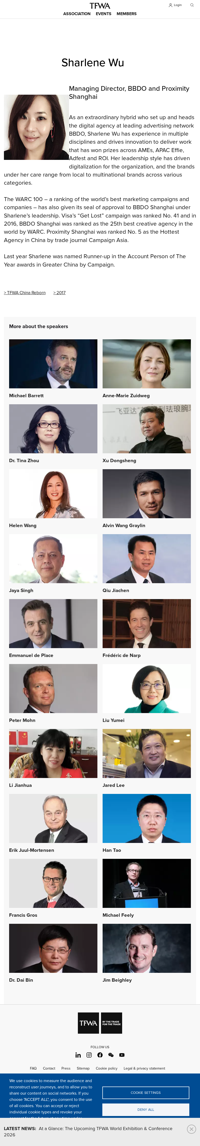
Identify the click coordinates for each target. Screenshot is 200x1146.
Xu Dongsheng (119, 461)
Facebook (100, 1055)
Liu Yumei (113, 720)
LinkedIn (78, 1055)
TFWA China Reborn (26, 292)
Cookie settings (146, 1093)
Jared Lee (114, 785)
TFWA (100, 6)
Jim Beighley (117, 980)
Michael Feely (118, 915)
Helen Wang (22, 526)
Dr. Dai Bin (21, 980)
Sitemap (83, 1068)
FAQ (33, 1068)
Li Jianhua (20, 785)
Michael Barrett (26, 396)
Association (77, 14)
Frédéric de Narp (122, 656)
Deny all (146, 1110)
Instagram (89, 1055)
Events (103, 14)
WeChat (111, 1055)
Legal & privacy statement (144, 1068)
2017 (61, 292)
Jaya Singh (21, 591)
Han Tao (112, 850)
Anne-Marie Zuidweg (126, 396)
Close (191, 1129)
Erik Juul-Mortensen (31, 850)
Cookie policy (106, 1068)
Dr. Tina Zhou (24, 461)
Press (66, 1068)
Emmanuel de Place (31, 656)
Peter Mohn (22, 720)
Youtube (122, 1055)
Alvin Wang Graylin (124, 526)
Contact (49, 1068)
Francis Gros (23, 915)
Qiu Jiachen (116, 591)
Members (127, 14)
